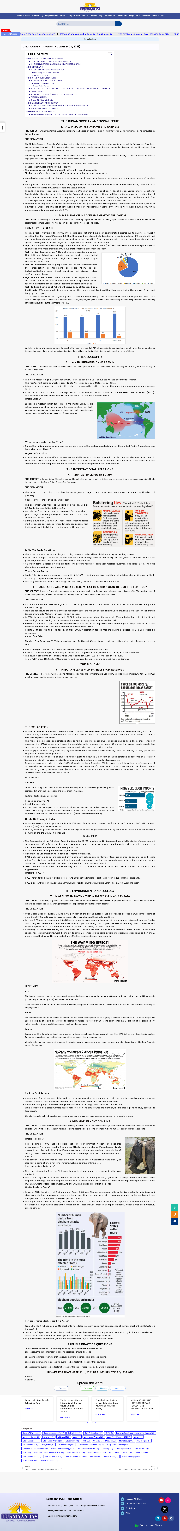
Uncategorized (124, 1449)
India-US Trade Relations (43, 83)
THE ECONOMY (37, 91)
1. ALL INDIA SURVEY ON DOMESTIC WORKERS (51, 61)
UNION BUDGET (142, 1449)
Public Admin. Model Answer (91, 1445)
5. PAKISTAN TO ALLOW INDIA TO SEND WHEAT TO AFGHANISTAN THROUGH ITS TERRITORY (71, 88)
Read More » (30, 1409)
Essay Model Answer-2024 (118, 1437)
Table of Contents (37, 54)
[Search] (118, 23)
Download (121, 15)
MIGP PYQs (143, 1441)
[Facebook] (171, 1518)
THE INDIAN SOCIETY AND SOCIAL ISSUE (45, 58)
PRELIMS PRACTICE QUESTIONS (41, 111)
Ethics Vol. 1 (72, 1441)
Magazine (133, 15)
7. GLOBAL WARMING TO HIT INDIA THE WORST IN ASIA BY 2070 (59, 106)
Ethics (138, 1437)
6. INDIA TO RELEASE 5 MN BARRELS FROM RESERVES (54, 94)
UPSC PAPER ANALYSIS (76, 1457)
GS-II (86, 1441)
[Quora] (165, 1518)
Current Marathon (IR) (33, 15)
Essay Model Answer (93, 1437)
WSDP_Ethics (111, 1457)
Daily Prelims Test (93, 1433)
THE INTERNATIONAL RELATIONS (42, 78)
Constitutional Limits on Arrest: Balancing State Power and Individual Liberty (107, 1404)
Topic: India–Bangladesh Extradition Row (36, 1401)
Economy (48, 1437)
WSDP (95, 1457)
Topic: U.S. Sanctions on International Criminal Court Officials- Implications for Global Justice (71, 1406)
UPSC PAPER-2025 (32, 1457)
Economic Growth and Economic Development (135, 1433)
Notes (154, 15)
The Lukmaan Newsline (88, 1449)
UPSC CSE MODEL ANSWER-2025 (49, 1453)
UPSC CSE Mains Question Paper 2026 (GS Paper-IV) (77, 34)
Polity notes (48, 1445)
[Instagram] (168, 1500)
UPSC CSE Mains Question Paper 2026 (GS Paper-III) (134, 34)
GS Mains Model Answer (104, 1441)
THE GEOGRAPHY (35, 67)
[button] (109, 54)
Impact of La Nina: (40, 75)
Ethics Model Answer (52, 1441)
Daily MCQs (74, 1433)
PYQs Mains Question (117, 1445)
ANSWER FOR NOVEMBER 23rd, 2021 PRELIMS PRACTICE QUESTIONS (59, 114)
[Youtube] (161, 1500)
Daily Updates (50, 15)
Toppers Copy (96, 15)
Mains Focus (126, 1441)
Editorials (63, 1437)
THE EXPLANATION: (39, 97)
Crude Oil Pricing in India (42, 100)
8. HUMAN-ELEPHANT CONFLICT (44, 108)
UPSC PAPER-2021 (76, 1453)
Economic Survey (31, 1437)
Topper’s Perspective (78, 15)
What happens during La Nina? (46, 72)
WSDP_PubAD (30, 1460)
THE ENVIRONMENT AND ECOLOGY (43, 103)
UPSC (63, 15)
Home (19, 15)
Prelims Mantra (66, 1445)
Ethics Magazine (31, 1441)
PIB (162, 15)
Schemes (146, 15)
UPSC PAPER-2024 (139, 1453)
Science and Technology (62, 1449)
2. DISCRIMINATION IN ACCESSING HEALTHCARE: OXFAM (55, 64)
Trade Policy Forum (41, 86)
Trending (107, 1449)
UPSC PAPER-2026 (53, 1457)
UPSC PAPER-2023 (118, 1453)
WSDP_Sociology (49, 1460)
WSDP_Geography (131, 1457)
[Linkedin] (158, 1518)
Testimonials (109, 15)
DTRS (109, 1433)
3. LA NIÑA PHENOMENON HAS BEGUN (48, 70)
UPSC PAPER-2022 (97, 1453)
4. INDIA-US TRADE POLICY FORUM (46, 80)
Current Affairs (90, 39)
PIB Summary (30, 1445)
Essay (76, 1437)
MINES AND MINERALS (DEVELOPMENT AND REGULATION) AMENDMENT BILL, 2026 (142, 1404)
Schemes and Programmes (35, 1449)
